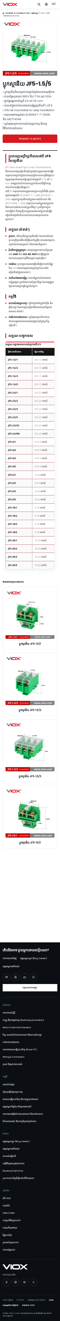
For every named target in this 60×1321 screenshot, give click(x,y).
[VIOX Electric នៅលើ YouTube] (24, 1282)
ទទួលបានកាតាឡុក (29, 987)
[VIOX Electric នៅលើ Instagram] (15, 1282)
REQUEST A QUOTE (30, 138)
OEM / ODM (8, 1213)
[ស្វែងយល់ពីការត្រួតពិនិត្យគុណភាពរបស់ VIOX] (33, 977)
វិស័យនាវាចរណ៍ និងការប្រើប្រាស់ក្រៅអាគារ (19, 1121)
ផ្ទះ (3, 13)
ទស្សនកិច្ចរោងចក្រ (10, 1227)
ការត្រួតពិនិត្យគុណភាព (11, 1220)
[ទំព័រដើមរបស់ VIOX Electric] (10, 4)
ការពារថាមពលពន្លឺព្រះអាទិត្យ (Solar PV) (20, 1049)
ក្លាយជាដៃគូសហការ (10, 1242)
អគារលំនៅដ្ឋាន (8, 1084)
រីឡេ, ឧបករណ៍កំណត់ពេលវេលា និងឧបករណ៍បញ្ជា (22, 1034)
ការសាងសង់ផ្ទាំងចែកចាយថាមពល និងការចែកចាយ (23, 1114)
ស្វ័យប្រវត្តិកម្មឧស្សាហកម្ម (12, 1091)
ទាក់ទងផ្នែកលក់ (9, 1249)
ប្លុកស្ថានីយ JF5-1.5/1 (30, 644)
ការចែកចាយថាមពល (11, 1042)
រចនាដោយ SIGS (28, 1305)
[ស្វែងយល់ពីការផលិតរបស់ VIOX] (24, 977)
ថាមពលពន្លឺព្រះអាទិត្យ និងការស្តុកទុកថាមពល (20, 1099)
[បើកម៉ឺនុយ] (53, 4)
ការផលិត (6, 1205)
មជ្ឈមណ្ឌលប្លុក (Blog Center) (33, 958)
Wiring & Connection (17, 13)
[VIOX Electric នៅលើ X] (33, 1282)
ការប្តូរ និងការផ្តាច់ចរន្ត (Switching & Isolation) (23, 1020)
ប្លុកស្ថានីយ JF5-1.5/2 (30, 710)
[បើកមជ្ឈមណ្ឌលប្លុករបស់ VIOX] (15, 977)
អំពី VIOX (7, 1198)
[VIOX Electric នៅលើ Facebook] (6, 1282)
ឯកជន (51, 1300)
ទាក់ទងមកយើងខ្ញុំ (9, 958)
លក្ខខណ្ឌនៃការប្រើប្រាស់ (10, 1305)
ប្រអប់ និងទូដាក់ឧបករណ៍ (12, 1064)
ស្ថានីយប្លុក (34, 13)
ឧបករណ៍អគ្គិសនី (9, 1156)
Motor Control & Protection (17, 1027)
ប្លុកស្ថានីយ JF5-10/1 (30, 842)
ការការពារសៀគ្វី (9, 1012)
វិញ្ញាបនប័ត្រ (7, 1235)
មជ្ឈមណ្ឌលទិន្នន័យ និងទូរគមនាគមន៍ (17, 1106)
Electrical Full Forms (13, 1170)
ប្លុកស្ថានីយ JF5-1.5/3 (30, 776)
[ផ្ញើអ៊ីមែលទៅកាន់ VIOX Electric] (6, 977)
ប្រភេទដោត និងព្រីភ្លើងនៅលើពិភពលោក (18, 1178)
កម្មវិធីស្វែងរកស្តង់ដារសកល (13, 1163)
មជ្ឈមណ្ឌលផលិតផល (11, 966)
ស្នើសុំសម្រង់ (29, 919)
